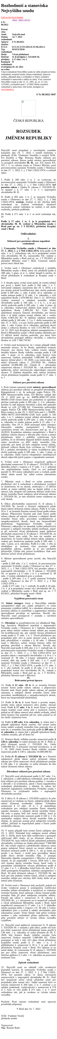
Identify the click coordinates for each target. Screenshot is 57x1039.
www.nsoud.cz (7, 89)
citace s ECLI (24, 20)
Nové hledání (17, 17)
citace (14, 20)
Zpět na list (6, 17)
